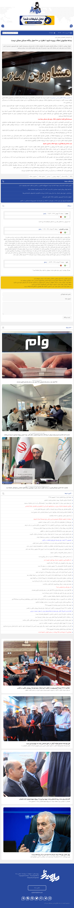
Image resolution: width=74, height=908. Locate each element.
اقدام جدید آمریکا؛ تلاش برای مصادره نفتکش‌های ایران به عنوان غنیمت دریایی (51, 611)
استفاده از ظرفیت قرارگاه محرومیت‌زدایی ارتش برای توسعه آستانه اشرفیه (53, 519)
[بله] (28, 898)
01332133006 (37, 892)
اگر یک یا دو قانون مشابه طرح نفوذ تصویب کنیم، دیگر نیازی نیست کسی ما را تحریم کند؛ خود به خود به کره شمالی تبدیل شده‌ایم (37, 626)
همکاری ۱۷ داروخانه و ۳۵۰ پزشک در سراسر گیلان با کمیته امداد (55, 632)
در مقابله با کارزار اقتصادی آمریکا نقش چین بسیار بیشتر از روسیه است (53, 617)
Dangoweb (36, 878)
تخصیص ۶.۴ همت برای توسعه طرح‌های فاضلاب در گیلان (57, 540)
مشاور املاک (42, 176)
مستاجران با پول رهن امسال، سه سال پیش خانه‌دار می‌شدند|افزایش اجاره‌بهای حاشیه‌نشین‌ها (47, 193)
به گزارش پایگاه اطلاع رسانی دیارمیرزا (61, 98)
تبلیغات (30, 874)
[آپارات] (23, 898)
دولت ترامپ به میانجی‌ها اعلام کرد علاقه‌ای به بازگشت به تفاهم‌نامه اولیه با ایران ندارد (49, 546)
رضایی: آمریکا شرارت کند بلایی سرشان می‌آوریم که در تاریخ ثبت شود (54, 572)
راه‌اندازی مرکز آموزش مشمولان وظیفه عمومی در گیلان (57, 596)
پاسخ (44, 214)
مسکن (48, 176)
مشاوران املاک (33, 176)
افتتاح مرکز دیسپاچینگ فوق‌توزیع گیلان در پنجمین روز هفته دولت (54, 537)
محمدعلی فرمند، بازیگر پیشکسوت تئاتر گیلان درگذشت (57, 584)
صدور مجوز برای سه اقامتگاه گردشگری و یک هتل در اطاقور (56, 531)
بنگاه (71, 176)
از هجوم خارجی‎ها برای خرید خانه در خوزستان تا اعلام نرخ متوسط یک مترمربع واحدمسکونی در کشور (45, 201)
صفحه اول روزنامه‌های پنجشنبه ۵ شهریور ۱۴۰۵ (59, 629)
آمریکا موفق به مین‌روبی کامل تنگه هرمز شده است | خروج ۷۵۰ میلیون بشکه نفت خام (49, 549)
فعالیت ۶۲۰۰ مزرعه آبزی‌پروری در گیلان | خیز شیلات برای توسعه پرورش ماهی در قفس (49, 608)
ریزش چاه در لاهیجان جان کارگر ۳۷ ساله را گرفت (59, 563)
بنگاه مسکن (64, 176)
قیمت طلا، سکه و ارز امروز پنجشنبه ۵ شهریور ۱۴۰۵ (58, 605)
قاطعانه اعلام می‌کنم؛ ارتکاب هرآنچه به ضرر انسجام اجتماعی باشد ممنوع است (51, 512)
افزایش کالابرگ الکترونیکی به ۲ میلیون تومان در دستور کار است (55, 566)
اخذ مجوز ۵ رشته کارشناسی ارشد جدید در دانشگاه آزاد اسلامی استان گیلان (52, 543)
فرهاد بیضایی (55, 176)
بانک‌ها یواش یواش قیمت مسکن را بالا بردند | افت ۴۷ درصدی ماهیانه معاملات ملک (49, 189)
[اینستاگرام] (50, 898)
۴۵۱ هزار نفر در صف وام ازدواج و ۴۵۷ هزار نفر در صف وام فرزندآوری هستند (52, 590)
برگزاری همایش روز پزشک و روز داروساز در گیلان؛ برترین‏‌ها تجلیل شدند (53, 509)
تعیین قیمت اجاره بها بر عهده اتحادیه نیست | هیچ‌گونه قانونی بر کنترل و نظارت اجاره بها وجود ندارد (45, 185)
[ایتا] (32, 898)
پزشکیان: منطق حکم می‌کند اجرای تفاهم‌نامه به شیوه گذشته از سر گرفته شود (51, 578)
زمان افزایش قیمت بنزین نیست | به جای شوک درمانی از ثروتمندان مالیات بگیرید (51, 534)
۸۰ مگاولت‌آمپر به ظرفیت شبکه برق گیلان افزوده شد (58, 560)
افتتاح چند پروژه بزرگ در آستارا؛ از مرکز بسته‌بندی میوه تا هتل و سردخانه (53, 528)
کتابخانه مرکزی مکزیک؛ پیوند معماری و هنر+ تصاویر (58, 500)
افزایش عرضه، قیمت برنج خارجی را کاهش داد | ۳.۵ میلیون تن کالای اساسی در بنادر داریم (48, 525)
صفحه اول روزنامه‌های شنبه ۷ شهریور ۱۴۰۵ (60, 497)
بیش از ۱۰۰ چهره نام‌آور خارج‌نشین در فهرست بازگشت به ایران (55, 623)
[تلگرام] (45, 898)
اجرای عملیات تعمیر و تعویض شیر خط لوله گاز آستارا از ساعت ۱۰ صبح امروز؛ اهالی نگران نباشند (47, 620)
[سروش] (41, 898)
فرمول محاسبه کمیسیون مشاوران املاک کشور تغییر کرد (56, 197)
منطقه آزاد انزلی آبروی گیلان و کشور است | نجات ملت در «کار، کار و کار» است (52, 581)
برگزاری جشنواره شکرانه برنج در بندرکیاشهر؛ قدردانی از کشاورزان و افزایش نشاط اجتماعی (48, 506)
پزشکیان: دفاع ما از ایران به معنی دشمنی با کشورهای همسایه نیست (53, 614)
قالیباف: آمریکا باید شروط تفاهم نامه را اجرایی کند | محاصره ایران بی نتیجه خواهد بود (49, 575)
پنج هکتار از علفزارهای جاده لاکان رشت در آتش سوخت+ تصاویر (55, 522)
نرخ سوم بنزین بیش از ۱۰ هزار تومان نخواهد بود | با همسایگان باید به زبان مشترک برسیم (48, 503)
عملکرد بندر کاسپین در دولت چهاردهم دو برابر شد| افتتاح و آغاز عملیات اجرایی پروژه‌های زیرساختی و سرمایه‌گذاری (42, 599)
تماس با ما (18, 874)
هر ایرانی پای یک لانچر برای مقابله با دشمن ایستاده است (57, 593)
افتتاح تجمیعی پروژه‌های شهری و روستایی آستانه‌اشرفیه (57, 569)
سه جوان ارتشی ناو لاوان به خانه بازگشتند (60, 516)
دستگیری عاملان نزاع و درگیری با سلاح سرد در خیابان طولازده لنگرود (53, 602)
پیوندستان (36, 874)
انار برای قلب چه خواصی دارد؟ (64, 587)
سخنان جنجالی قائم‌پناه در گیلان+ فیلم (60, 553)
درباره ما (24, 874)
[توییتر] (37, 898)
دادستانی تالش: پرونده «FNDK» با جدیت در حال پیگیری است (55, 557)
